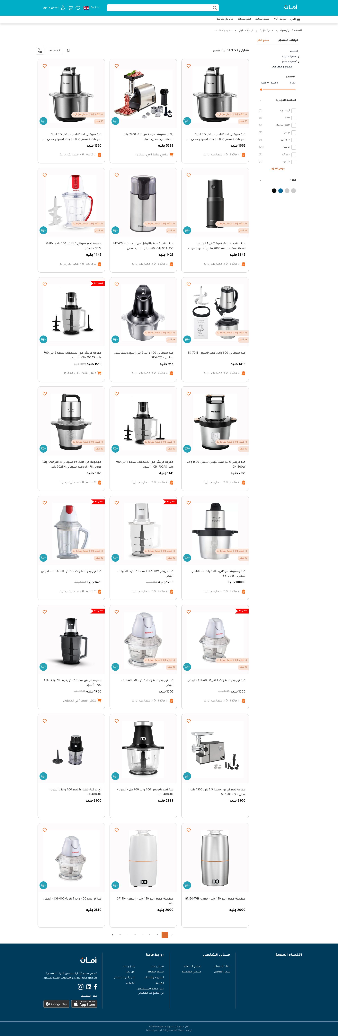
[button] (277, 100)
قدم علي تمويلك (225, 19)
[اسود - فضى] (287, 190)
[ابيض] (293, 190)
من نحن (130, 972)
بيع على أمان (280, 19)
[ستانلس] (274, 190)
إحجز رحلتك (129, 966)
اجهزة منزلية (266, 30)
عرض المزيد (277, 169)
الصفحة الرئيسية (291, 30)
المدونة (160, 983)
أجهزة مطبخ (246, 30)
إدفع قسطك (244, 19)
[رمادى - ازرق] (280, 190)
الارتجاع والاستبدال (124, 977)
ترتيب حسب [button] (54, 50)
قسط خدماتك (262, 19)
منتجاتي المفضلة (191, 972)
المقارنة (130, 983)
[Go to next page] (113, 935)
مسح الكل (263, 40)
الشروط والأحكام (154, 977)
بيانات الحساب (222, 966)
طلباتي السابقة (192, 966)
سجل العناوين (222, 972)
